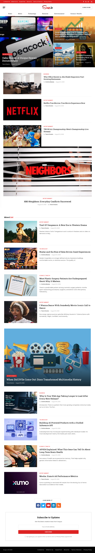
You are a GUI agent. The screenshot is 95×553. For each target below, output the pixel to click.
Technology (32, 14)
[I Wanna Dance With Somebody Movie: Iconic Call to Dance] (20, 312)
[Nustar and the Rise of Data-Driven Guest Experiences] (20, 259)
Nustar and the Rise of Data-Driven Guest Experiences (64, 252)
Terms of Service (37, 1)
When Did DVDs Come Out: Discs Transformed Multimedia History (43, 379)
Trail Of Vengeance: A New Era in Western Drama (63, 225)
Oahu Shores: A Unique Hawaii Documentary (19, 59)
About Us (29, 1)
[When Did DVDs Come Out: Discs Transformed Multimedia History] (47, 357)
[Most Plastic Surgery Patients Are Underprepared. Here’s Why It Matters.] (20, 285)
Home (10, 14)
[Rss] (58, 505)
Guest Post (22, 1)
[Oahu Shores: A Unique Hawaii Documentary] (26, 41)
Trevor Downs (6, 64)
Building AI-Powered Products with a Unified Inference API (61, 424)
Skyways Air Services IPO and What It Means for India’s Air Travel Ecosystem (62, 55)
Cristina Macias (59, 39)
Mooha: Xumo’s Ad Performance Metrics (58, 476)
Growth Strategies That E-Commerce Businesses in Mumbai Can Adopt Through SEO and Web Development (73, 34)
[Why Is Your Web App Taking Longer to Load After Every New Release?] (20, 403)
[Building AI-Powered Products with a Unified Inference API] (20, 429)
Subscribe (86, 7)
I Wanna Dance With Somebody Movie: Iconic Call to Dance (64, 306)
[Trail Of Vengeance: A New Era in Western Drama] (20, 232)
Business (45, 14)
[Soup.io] (47, 7)
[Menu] (4, 7)
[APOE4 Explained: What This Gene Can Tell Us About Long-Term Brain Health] (20, 456)
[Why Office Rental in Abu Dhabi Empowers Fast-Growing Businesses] (22, 83)
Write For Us (14, 1)
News (20, 14)
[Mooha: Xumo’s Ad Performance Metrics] (20, 483)
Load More (47, 500)
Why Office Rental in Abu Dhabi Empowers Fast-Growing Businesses (64, 78)
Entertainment (59, 14)
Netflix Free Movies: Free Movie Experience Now (64, 103)
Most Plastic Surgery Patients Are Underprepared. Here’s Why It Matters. (63, 280)
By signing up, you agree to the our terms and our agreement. (49, 536)
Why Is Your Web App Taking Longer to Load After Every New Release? (63, 397)
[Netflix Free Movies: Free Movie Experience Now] (22, 109)
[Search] (91, 1)
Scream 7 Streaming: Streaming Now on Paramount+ (84, 57)
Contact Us (7, 1)
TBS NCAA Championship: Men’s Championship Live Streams (66, 130)
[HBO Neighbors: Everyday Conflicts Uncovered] (47, 171)
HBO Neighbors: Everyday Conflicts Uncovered (47, 201)
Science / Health (76, 14)
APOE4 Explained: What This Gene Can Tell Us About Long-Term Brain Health (64, 450)
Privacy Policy (48, 1)
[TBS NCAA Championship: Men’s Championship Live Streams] (22, 136)
